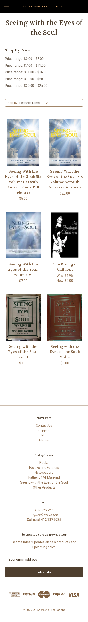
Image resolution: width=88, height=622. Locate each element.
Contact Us (44, 425)
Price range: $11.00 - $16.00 (26, 72)
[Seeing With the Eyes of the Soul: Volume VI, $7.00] (23, 235)
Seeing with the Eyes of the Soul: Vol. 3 (23, 352)
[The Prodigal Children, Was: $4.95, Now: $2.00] (64, 235)
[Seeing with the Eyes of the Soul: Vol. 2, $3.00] (64, 317)
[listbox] (34, 102)
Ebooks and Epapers (44, 467)
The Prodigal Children (65, 267)
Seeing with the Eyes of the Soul (44, 482)
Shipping (44, 430)
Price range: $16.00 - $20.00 (26, 79)
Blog (44, 435)
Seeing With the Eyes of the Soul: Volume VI (23, 269)
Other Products (44, 487)
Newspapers (44, 472)
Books (44, 462)
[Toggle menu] (6, 6)
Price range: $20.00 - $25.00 (26, 85)
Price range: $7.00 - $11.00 (25, 65)
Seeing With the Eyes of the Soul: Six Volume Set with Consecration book (64, 179)
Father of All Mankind (44, 477)
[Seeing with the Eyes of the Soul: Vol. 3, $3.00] (23, 317)
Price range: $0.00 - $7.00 (24, 59)
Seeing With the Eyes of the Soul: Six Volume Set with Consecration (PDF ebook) (23, 182)
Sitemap (44, 440)
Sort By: (13, 102)
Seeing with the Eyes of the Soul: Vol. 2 (65, 352)
